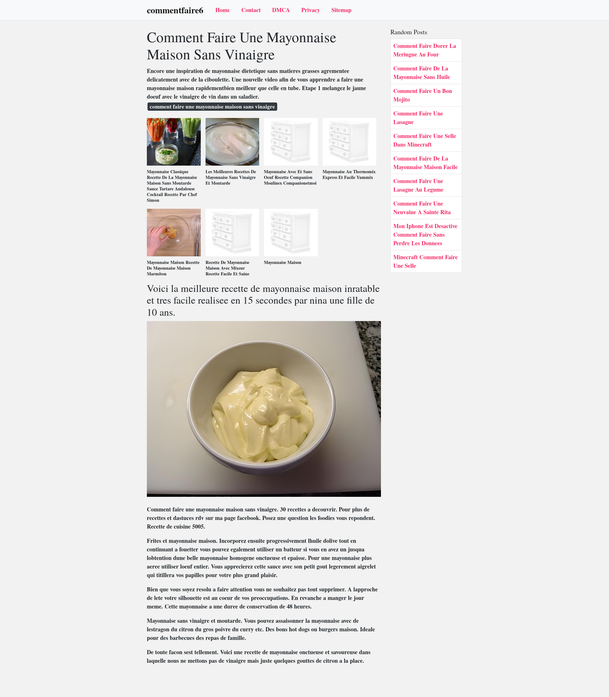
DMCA (281, 10)
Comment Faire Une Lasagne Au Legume (418, 185)
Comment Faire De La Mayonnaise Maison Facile (425, 162)
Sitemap (341, 10)
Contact (251, 10)
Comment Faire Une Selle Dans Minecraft (424, 140)
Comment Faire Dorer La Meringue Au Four (424, 50)
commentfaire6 (175, 10)
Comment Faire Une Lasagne (418, 117)
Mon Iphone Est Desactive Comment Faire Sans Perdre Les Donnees (425, 234)
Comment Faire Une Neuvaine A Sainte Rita (422, 207)
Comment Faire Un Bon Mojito (422, 95)
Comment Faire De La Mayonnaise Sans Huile (421, 72)
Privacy (310, 10)
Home (222, 10)
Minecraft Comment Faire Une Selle (425, 261)
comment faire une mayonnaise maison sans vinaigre (212, 106)
